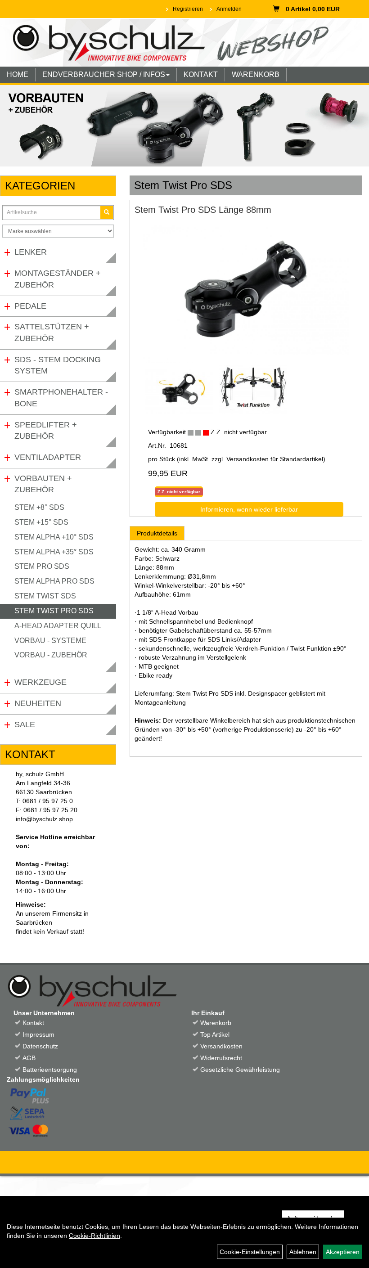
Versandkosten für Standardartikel (274, 459)
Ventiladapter (47, 457)
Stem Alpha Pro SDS (54, 581)
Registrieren (188, 9)
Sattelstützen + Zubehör (51, 332)
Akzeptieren (343, 1251)
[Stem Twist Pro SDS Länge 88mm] (246, 294)
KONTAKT (201, 74)
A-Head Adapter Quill (57, 626)
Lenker (30, 251)
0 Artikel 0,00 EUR (313, 9)
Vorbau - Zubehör (50, 655)
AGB (29, 1057)
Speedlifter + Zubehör (45, 430)
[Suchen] (106, 212)
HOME (17, 74)
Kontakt (33, 1022)
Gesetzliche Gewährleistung (240, 1069)
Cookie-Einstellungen (250, 1251)
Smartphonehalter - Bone (61, 397)
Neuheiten (37, 703)
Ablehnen (302, 1251)
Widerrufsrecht (221, 1057)
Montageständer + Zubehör (57, 279)
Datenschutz (40, 1046)
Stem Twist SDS (45, 596)
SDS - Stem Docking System (57, 365)
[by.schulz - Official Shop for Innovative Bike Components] (181, 41)
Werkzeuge (40, 682)
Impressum (38, 1034)
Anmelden (229, 9)
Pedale (30, 305)
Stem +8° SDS (39, 507)
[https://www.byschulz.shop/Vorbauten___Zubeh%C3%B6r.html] (184, 125)
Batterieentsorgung (49, 1069)
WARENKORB (255, 74)
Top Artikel (215, 1034)
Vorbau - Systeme (50, 640)
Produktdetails (157, 533)
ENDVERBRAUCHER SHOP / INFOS (103, 74)
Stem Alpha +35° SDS (54, 552)
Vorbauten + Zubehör (43, 484)
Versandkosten (221, 1046)
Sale (24, 724)
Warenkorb (215, 1022)
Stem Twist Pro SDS (54, 611)
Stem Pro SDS (41, 566)
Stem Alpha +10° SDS (54, 537)
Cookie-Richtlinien (94, 1235)
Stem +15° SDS (41, 522)
